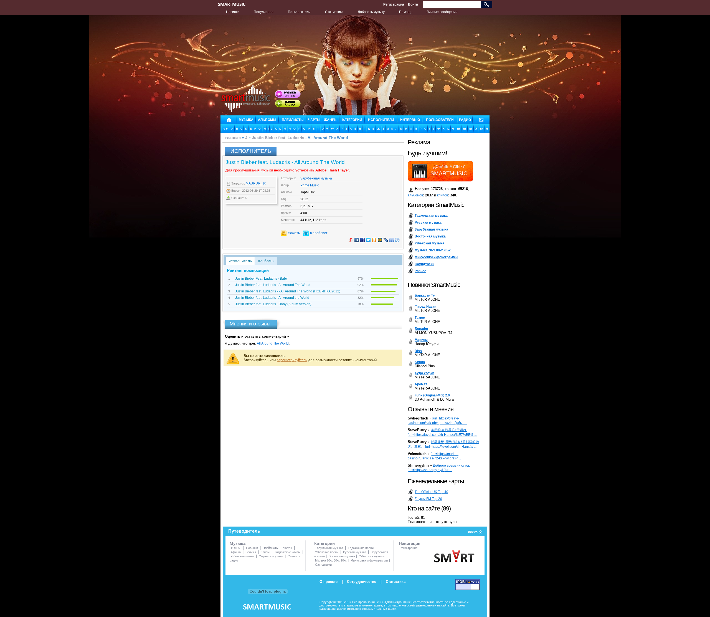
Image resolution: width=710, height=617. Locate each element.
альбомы (267, 120)
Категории (324, 543)
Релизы (250, 552)
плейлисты (293, 120)
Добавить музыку (371, 12)
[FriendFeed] (392, 240)
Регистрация (393, 4)
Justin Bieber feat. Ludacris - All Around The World (272, 285)
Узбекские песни (326, 552)
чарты (314, 120)
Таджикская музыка (329, 548)
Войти (413, 4)
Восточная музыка (342, 556)
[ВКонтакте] (357, 240)
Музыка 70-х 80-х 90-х (331, 560)
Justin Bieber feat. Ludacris (278, 137)
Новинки (232, 12)
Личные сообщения (442, 12)
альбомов (415, 195)
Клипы (265, 552)
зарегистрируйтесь (292, 360)
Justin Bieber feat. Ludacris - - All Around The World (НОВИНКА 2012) (287, 291)
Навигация (409, 543)
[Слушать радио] (288, 103)
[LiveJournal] (386, 240)
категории (352, 120)
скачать (294, 233)
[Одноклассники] (374, 240)
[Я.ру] (351, 240)
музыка (246, 120)
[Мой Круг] (397, 240)
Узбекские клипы (242, 556)
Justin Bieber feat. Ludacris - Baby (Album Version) (273, 304)
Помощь (405, 12)
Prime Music (309, 185)
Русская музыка (354, 552)
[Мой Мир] (380, 240)
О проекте (329, 582)
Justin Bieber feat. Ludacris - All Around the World (272, 298)
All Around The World (273, 343)
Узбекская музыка (371, 556)
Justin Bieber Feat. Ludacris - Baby (261, 278)
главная (233, 137)
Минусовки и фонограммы (369, 560)
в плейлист (319, 233)
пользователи (440, 120)
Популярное (263, 12)
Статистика (334, 12)
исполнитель (240, 261)
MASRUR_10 (256, 183)
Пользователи (299, 12)
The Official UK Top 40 (431, 492)
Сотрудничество (361, 582)
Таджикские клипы (287, 552)
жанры (331, 120)
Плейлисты (270, 548)
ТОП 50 (235, 548)
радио (465, 120)
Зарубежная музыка (316, 178)
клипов (442, 195)
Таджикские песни (361, 548)
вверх (473, 531)
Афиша (235, 552)
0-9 (226, 128)
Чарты (287, 548)
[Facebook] (363, 240)
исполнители (381, 120)
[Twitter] (368, 240)
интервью (410, 120)
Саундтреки (323, 564)
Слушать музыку (271, 556)
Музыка (237, 543)
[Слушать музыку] (288, 94)
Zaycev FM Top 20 (428, 499)
